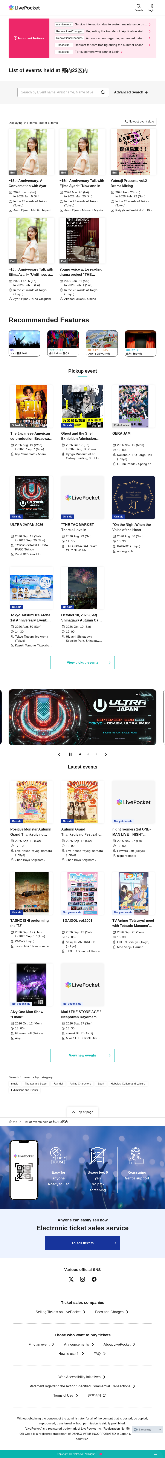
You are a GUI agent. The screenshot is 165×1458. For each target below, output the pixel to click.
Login (151, 10)
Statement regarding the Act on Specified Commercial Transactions (79, 1386)
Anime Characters (80, 1083)
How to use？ (68, 1354)
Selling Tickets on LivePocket (58, 1312)
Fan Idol (58, 1083)
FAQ (97, 1354)
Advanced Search (128, 92)
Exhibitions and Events (24, 1090)
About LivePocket (117, 1344)
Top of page (85, 1112)
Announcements (76, 1344)
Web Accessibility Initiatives (79, 1377)
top (15, 1121)
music (14, 1083)
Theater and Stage (36, 1083)
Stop (70, 754)
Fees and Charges (109, 1312)
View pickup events (82, 662)
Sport (101, 1083)
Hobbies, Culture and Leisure (128, 1083)
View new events (82, 1055)
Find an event (39, 1344)
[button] (59, 754)
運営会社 (95, 1395)
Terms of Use (63, 1395)
